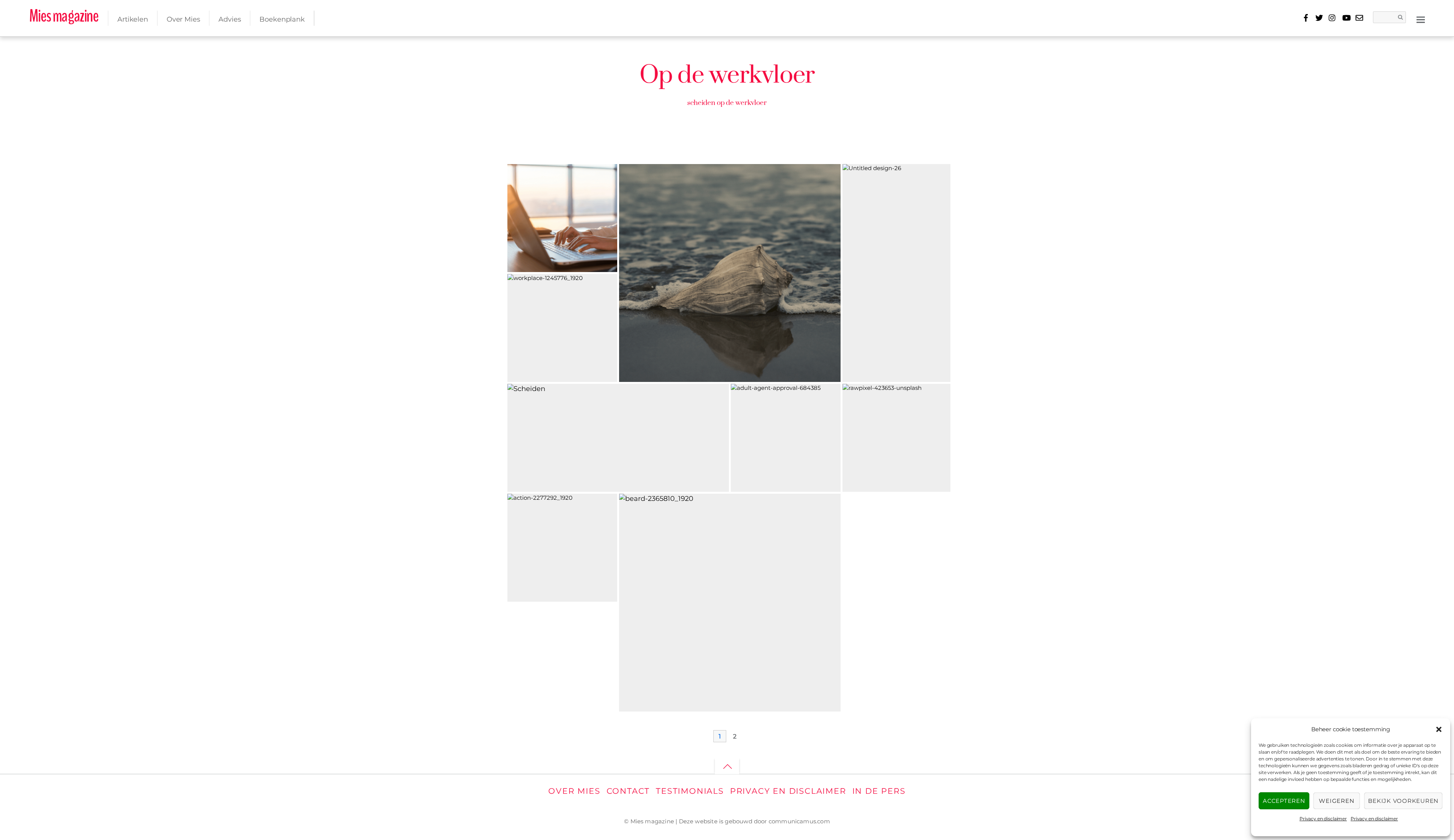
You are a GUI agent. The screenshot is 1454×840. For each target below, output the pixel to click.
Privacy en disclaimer (1323, 818)
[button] (1439, 729)
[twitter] (1319, 17)
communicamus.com (799, 821)
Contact (628, 791)
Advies (229, 19)
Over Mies (183, 19)
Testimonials (690, 791)
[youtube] (1346, 17)
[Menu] (1421, 19)
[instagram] (1332, 17)
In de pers (879, 791)
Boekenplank (281, 19)
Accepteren (1284, 800)
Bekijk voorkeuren (1403, 800)
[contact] (1359, 17)
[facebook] (1306, 17)
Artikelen (132, 19)
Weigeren (1336, 800)
